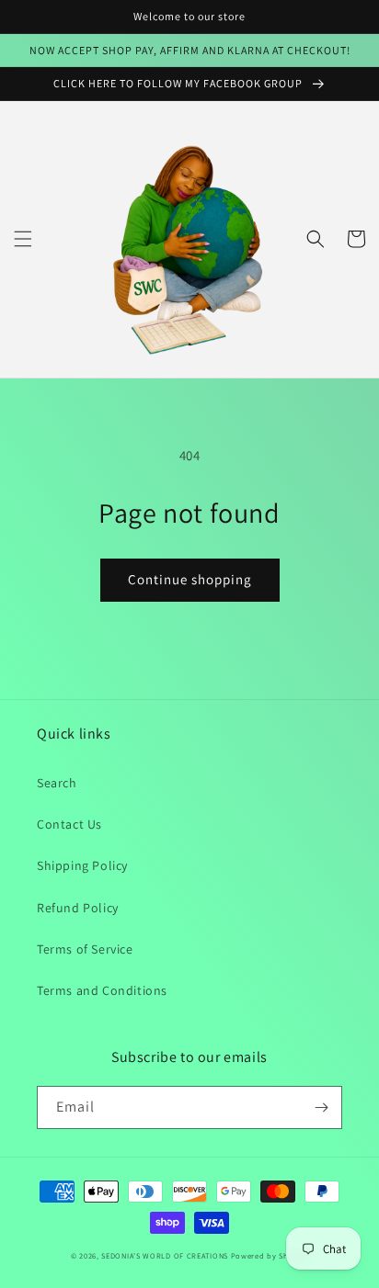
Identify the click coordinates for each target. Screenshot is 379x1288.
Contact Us (69, 824)
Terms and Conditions (102, 990)
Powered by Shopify (270, 1255)
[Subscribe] (321, 1107)
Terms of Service (85, 949)
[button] (23, 239)
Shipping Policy (82, 865)
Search (57, 782)
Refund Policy (78, 907)
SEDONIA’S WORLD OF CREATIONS (164, 1255)
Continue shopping (190, 579)
